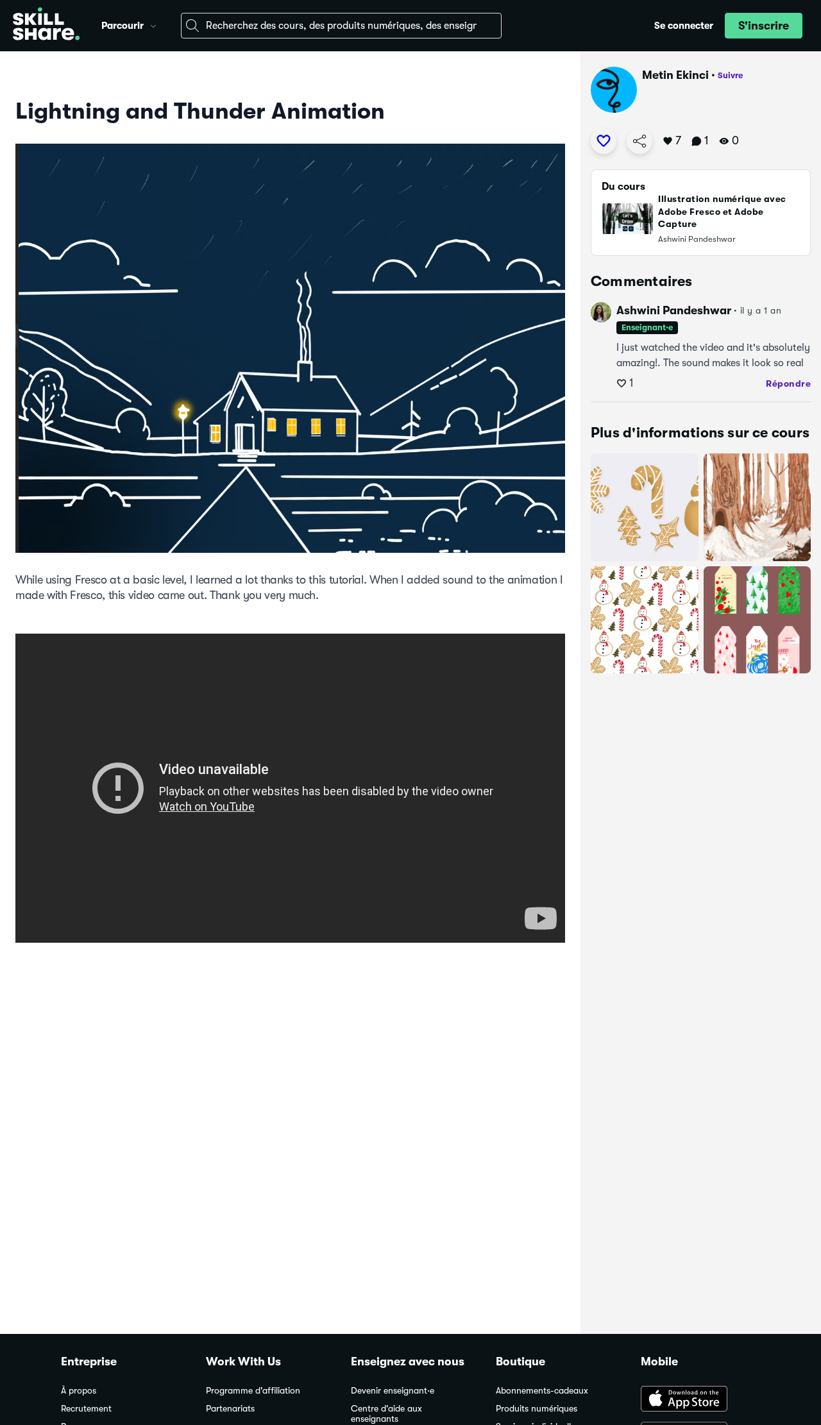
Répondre (788, 383)
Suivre (730, 75)
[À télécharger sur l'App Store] (700, 1400)
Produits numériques (536, 1408)
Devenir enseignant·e (392, 1390)
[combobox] (341, 25)
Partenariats (230, 1408)
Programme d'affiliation (253, 1390)
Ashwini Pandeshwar (673, 310)
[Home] (46, 25)
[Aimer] (603, 141)
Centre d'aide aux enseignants (386, 1414)
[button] (153, 24)
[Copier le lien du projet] (639, 141)
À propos (78, 1390)
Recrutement (86, 1408)
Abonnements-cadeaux (542, 1390)
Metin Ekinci (675, 75)
